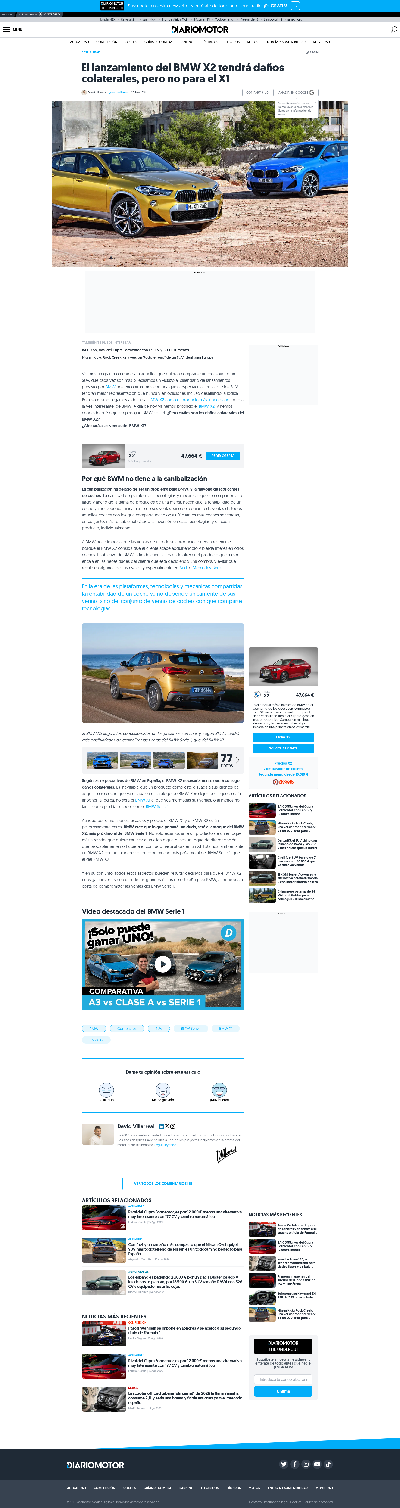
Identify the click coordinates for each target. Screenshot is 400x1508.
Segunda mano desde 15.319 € (283, 774)
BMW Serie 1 (157, 806)
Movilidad (321, 42)
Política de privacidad (318, 1502)
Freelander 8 (249, 19)
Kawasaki (127, 19)
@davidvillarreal (119, 92)
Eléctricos (209, 42)
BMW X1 (142, 800)
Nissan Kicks (148, 19)
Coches (131, 42)
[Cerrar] (315, 102)
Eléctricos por (28, 14)
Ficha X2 (283, 737)
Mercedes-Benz (207, 567)
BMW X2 (207, 406)
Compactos (127, 1028)
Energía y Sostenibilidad (286, 42)
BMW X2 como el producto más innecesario (188, 399)
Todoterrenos (225, 19)
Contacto (255, 1502)
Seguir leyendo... (166, 1145)
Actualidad (79, 42)
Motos (252, 42)
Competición (106, 42)
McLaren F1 (202, 19)
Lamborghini (273, 19)
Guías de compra (158, 42)
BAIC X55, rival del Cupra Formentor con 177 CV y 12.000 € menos (135, 350)
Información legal (276, 1502)
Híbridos (232, 42)
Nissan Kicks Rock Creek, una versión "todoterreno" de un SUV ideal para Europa (147, 357)
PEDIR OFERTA (223, 455)
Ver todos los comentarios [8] (163, 1183)
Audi (183, 567)
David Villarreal (97, 92)
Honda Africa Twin (175, 19)
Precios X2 (283, 763)
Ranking (186, 42)
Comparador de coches (283, 768)
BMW (111, 386)
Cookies (295, 1502)
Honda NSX (107, 19)
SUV (159, 1028)
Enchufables (140, 1271)
